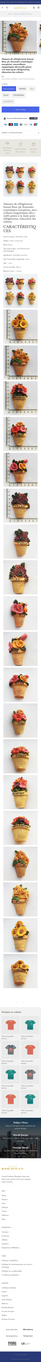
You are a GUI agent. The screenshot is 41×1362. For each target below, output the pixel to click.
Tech (3, 1203)
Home (10, 14)
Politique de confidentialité (12, 1271)
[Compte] (34, 7)
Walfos (4, 1315)
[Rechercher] (7, 7)
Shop (3, 1219)
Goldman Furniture (9, 1288)
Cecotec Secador (8, 1311)
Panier (4, 1292)
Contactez (5, 1236)
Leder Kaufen (7, 1299)
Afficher (5, 1240)
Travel (4, 1211)
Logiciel (5, 1296)
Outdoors (5, 1215)
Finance (5, 1199)
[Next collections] (23, 1002)
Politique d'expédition (10, 1260)
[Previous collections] (17, 1002)
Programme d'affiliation (10, 1248)
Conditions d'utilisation (10, 1275)
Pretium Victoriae (8, 1319)
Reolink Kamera (8, 1307)
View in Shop (20, 109)
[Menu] (2, 7)
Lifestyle (5, 1207)
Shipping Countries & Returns (12, 133)
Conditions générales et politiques (20, 1359)
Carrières (5, 1244)
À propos (5, 1232)
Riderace (5, 1303)
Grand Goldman (22, 1354)
